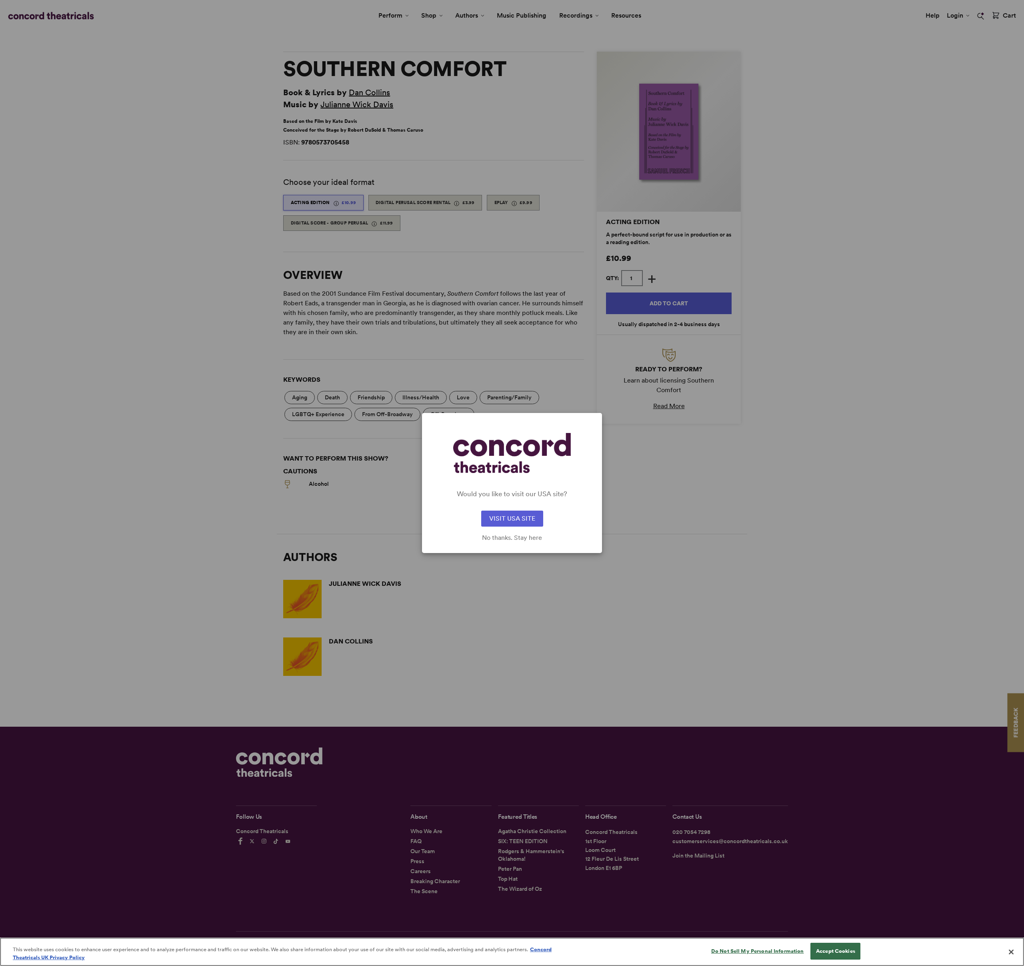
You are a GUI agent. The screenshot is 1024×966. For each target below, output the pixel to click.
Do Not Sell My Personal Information (757, 951)
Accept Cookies (835, 951)
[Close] (1011, 952)
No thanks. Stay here (512, 538)
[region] (512, 952)
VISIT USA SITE (512, 518)
